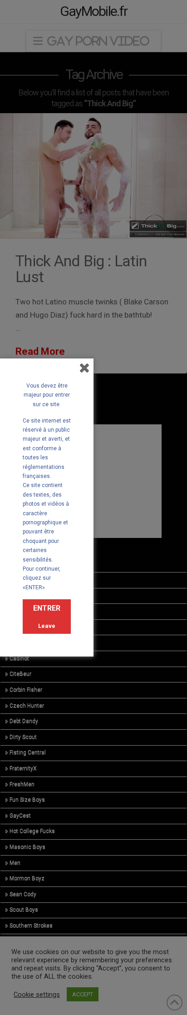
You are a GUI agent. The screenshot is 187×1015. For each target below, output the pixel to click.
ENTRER (46, 608)
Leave (46, 625)
